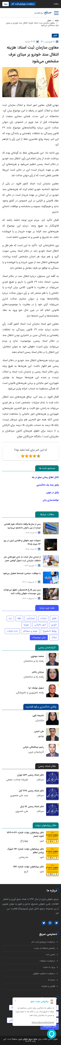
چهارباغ (24, 841)
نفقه (19, 618)
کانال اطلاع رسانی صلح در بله (45, 477)
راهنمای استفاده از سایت (44, 948)
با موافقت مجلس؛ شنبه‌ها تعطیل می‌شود (22, 573)
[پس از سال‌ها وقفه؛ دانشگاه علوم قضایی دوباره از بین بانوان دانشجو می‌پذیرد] (51, 528)
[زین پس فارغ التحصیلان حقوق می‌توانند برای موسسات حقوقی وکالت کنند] (51, 594)
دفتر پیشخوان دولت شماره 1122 (28, 867)
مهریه (26, 625)
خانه (57, 20)
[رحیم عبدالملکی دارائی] (52, 750)
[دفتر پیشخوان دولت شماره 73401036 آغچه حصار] (52, 837)
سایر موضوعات (39, 637)
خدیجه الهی (38, 715)
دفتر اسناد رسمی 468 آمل (31, 791)
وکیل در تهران (52, 492)
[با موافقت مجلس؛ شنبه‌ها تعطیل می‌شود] (51, 577)
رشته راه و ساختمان (34, 661)
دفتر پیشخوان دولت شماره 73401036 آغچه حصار (25, 834)
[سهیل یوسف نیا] (52, 691)
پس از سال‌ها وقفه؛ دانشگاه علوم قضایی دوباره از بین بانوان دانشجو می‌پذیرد (22, 525)
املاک (54, 637)
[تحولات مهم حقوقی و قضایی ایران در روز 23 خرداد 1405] (51, 545)
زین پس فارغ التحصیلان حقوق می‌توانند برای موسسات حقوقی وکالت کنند (22, 591)
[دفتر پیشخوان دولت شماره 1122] (52, 870)
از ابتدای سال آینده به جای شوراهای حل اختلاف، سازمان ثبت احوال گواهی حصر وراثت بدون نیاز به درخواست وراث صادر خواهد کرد (22, 558)
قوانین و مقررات (48, 986)
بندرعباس (23, 857)
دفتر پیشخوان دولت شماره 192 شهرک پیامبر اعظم (25, 850)
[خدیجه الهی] (52, 718)
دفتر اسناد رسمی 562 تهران (30, 775)
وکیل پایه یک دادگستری (47, 485)
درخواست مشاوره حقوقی (44, 973)
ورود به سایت (49, 967)
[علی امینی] (52, 734)
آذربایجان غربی (36, 752)
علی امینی (39, 731)
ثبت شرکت (12, 631)
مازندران (40, 720)
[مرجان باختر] (52, 675)
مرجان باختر (38, 672)
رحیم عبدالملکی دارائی (33, 747)
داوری (54, 625)
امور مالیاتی (40, 625)
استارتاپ (31, 618)
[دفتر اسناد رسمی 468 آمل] (52, 793)
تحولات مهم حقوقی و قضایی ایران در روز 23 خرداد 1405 (22, 542)
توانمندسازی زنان (51, 500)
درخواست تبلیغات (47, 961)
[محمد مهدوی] (52, 659)
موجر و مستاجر (30, 631)
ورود (5, 4)
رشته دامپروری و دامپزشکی (30, 692)
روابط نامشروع (50, 631)
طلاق (54, 618)
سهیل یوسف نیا (36, 688)
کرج (26, 871)
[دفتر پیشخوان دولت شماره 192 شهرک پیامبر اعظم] (52, 853)
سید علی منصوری (19, 795)
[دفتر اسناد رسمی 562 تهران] (52, 778)
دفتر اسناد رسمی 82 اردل (32, 806)
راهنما (56, 4)
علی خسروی (21, 811)
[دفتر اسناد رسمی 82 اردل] (52, 809)
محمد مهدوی (37, 656)
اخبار (49, 20)
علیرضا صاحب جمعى (17, 779)
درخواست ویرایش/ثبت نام (23, 4)
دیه (10, 618)
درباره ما (51, 980)
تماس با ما (50, 954)
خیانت (43, 618)
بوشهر (41, 736)
